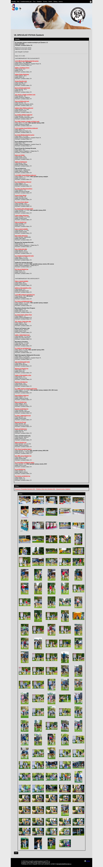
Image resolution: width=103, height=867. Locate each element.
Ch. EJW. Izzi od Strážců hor (23, 348)
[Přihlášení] (90, 1)
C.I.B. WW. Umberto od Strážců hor (25, 294)
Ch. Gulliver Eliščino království (23, 114)
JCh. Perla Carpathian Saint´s (23, 449)
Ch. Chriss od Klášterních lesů (23, 301)
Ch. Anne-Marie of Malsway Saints (24, 462)
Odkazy (55, 1)
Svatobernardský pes (26, 1)
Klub (18, 1)
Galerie (50, 1)
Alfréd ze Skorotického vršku (23, 288)
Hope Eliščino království (22, 395)
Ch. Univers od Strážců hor (22, 476)
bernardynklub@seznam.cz (64, 864)
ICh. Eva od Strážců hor (21, 269)
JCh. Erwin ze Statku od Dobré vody (25, 94)
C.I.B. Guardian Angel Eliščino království (26, 128)
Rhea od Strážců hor (21, 402)
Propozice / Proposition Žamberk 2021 (25, 489)
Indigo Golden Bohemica (22, 74)
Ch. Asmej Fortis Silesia (21, 202)
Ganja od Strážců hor (21, 429)
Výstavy (45, 1)
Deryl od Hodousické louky (22, 88)
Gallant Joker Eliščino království (24, 108)
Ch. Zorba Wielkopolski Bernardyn (24, 135)
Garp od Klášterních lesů (22, 101)
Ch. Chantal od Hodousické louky (24, 256)
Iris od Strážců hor (20, 469)
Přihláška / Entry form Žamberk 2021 (45, 489)
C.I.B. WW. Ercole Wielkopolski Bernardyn (27, 61)
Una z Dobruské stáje (21, 249)
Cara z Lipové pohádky (21, 229)
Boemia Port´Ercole (20, 422)
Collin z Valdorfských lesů (22, 335)
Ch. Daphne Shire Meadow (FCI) (24, 209)
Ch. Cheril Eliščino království (23, 182)
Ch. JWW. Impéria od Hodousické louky (26, 388)
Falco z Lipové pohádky (21, 281)
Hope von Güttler (20, 155)
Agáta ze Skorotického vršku (23, 375)
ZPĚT (16, 853)
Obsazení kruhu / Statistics (63, 489)
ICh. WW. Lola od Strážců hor (23, 456)
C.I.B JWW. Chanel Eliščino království (25, 175)
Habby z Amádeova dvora (22, 67)
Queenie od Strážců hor (21, 409)
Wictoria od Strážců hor (21, 368)
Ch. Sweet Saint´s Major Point (23, 314)
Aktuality (13, 1)
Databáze (39, 1)
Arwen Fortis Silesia (20, 195)
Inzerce (61, 1)
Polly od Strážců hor (20, 222)
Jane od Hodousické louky (22, 362)
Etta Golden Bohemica (21, 235)
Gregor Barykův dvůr (21, 81)
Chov (34, 1)
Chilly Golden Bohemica (22, 215)
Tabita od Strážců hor (21, 161)
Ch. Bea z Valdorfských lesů (23, 415)
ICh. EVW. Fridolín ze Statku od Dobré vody (27, 121)
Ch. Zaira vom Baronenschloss (23, 188)
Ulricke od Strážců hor (21, 382)
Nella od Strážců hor (20, 442)
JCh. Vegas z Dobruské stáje (23, 321)
